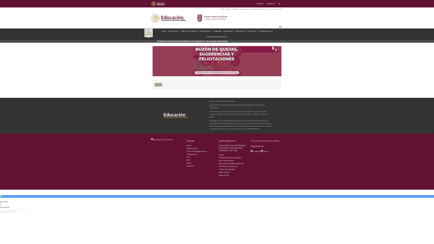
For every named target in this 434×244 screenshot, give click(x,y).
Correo (235, 9)
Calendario (245, 9)
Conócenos (173, 31)
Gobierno (271, 4)
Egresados (228, 31)
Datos (188, 146)
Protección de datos (274, 9)
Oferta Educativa (188, 31)
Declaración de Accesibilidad (230, 158)
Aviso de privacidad (226, 161)
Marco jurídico (224, 172)
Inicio (163, 31)
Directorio (225, 9)
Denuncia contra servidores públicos (265, 141)
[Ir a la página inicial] (157, 3)
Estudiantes (204, 31)
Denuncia (190, 166)
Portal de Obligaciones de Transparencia (196, 152)
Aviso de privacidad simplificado (231, 164)
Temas (221, 155)
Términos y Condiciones (228, 166)
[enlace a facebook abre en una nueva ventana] (256, 151)
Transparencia (257, 9)
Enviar (158, 85)
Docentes (240, 31)
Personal (252, 31)
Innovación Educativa (216, 37)
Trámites (259, 4)
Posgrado (217, 31)
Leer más (233, 150)
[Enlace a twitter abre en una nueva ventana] (265, 151)
